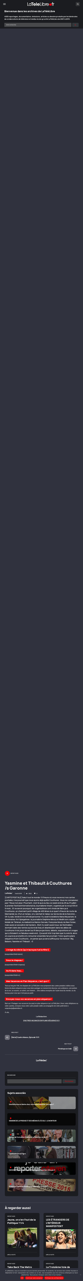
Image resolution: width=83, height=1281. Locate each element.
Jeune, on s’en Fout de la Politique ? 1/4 (21, 1221)
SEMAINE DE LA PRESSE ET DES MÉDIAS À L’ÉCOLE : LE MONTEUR (32, 1121)
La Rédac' (9, 893)
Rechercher (11, 1075)
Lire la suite (11, 1255)
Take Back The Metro (19, 1267)
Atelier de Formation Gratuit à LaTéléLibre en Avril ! (28, 1137)
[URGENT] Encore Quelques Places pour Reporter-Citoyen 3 (32, 1170)
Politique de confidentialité (54, 1278)
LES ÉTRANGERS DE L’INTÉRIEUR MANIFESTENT (57, 1223)
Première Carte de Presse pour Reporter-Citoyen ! (28, 1186)
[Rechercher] (75, 25)
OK (22, 1278)
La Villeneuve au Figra (17, 1154)
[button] (4, 4)
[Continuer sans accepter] (80, 1275)
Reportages (11, 1216)
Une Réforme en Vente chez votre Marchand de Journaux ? (31, 1104)
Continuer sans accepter (34, 1278)
